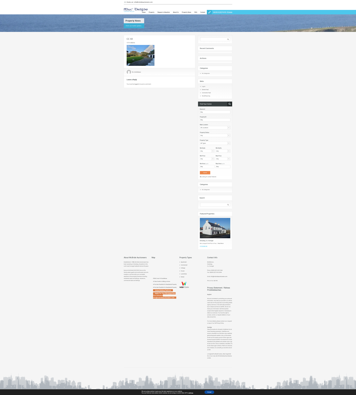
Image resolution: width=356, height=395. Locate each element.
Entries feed (205, 89)
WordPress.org (206, 96)
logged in (137, 84)
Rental (182, 277)
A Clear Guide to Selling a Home (161, 281)
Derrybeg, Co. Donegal (206, 240)
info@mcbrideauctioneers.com (143, 2)
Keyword (202, 109)
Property (151, 12)
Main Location (204, 124)
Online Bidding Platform (163, 290)
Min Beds (202, 148)
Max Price (218, 156)
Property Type (204, 140)
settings (190, 393)
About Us (176, 12)
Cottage (183, 268)
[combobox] (215, 127)
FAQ (195, 12)
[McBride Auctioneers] (136, 10)
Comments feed (206, 92)
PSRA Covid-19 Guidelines (160, 278)
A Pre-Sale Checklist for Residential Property (165, 284)
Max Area (220, 163)
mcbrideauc (137, 72)
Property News (186, 12)
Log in (203, 86)
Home (144, 12)
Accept (209, 392)
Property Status (204, 132)
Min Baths (219, 148)
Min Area (204, 163)
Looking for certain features (208, 176)
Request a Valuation (164, 12)
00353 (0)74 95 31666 (222, 12)
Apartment (184, 262)
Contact (202, 12)
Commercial (184, 265)
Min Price (202, 156)
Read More (221, 243)
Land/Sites (184, 274)
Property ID (203, 117)
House (182, 271)
